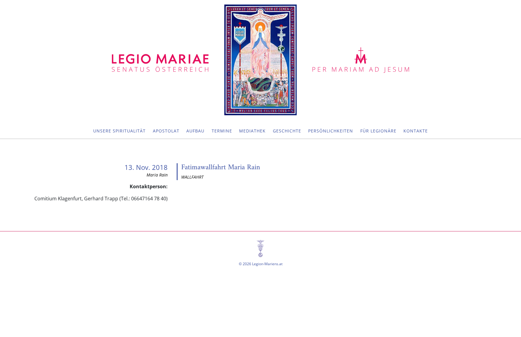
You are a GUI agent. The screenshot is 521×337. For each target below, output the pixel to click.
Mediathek (252, 131)
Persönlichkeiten (330, 131)
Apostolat (166, 131)
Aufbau (195, 131)
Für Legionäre (378, 131)
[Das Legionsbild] (260, 60)
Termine (222, 131)
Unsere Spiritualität (119, 131)
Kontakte (415, 131)
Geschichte (287, 131)
